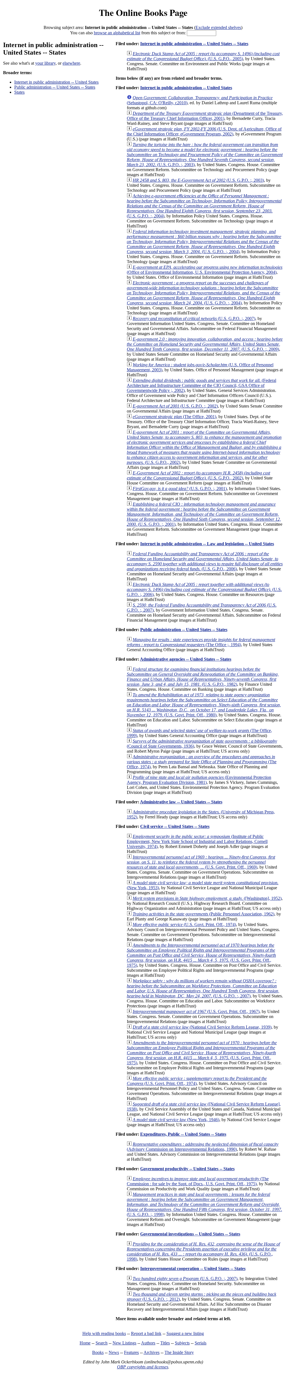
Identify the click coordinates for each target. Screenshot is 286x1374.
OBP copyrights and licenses (142, 1367)
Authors (148, 1343)
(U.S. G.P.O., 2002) (204, 447)
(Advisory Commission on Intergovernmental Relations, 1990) (202, 1147)
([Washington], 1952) (207, 898)
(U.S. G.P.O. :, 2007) (194, 318)
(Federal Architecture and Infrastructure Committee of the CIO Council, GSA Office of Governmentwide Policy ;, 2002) (201, 385)
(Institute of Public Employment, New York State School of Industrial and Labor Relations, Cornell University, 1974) (197, 841)
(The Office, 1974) (202, 761)
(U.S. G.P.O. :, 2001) (180, 488)
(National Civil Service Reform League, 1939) (202, 1027)
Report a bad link (146, 1333)
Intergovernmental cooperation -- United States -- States (193, 1268)
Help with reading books (104, 1333)
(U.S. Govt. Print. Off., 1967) (196, 1011)
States (19, 92)
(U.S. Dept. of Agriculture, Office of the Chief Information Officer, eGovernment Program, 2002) (204, 131)
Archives (151, 1352)
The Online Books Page (143, 12)
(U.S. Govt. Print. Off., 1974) (184, 924)
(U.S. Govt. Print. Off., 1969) (201, 862)
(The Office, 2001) (174, 416)
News (114, 1352)
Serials (200, 1343)
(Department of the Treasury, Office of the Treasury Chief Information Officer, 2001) (205, 116)
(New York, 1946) (176, 1119)
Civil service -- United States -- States (174, 826)
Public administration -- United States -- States (54, 87)
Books (98, 1352)
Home (85, 1343)
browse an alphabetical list (117, 32)
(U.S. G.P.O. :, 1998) (204, 1204)
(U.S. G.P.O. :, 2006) (204, 589)
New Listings (124, 1343)
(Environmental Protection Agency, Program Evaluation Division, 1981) (199, 780)
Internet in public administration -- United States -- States (194, 43)
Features (131, 1352)
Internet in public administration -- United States (56, 82)
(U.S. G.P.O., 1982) (203, 677)
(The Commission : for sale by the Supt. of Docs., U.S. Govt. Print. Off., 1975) (198, 1181)
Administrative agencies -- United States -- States (185, 659)
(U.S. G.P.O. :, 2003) (205, 154)
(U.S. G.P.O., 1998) (203, 1251)
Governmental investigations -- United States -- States (190, 1234)
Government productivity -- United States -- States (187, 1168)
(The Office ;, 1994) (201, 642)
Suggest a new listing (185, 1333)
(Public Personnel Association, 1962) (203, 914)
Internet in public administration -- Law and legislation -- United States (207, 543)
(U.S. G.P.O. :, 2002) (175, 406)
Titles (165, 1343)
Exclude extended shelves (218, 27)
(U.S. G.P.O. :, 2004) (204, 205)
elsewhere (71, 63)
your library (45, 63)
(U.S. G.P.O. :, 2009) (205, 344)
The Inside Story (179, 1352)
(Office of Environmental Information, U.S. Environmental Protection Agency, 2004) (204, 270)
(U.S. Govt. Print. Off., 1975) (201, 955)
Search (102, 1343)
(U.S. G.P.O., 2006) (205, 561)
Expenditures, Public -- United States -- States (183, 1134)
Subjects (182, 1343)
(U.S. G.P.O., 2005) (203, 56)
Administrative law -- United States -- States (181, 801)
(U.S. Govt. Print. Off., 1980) (204, 704)
